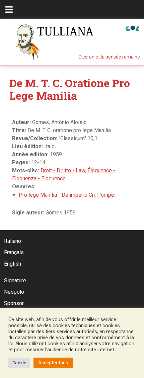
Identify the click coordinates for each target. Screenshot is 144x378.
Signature (15, 280)
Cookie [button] (19, 362)
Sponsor (14, 303)
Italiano (12, 241)
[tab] (9, 9)
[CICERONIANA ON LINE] (132, 28)
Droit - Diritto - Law (63, 170)
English (12, 264)
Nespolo (14, 292)
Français (14, 252)
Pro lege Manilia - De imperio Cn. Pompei (67, 195)
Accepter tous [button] (53, 362)
